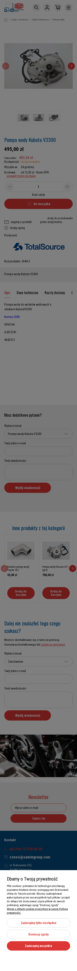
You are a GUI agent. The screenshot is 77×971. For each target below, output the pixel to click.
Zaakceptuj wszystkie (38, 946)
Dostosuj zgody (38, 934)
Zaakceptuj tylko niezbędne (38, 923)
